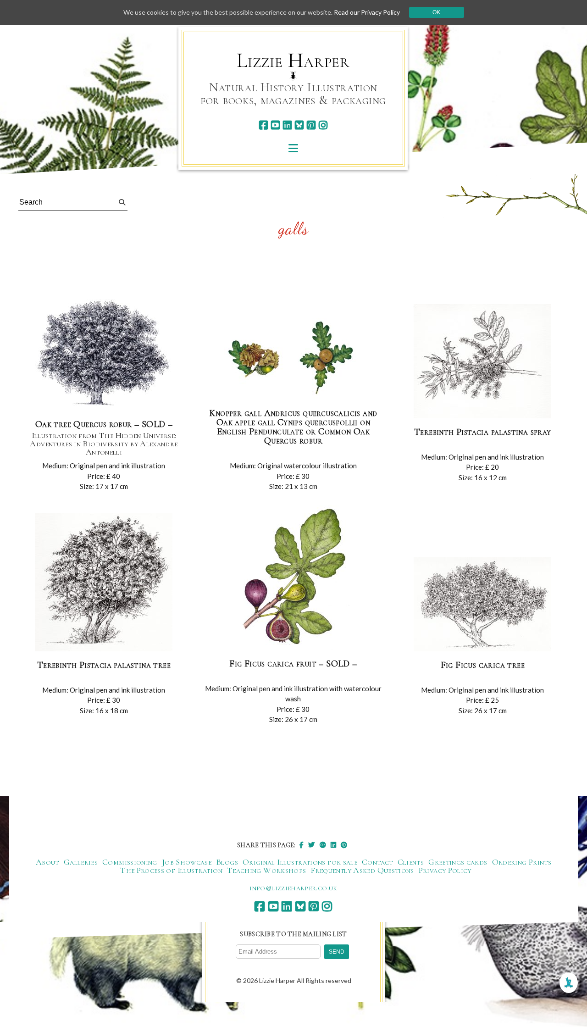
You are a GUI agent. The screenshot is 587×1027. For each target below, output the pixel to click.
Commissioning (129, 862)
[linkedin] (287, 125)
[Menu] (293, 148)
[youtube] (275, 125)
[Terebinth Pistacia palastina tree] (103, 582)
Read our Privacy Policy (367, 12)
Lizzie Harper (293, 60)
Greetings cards (457, 862)
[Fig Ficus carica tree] (482, 604)
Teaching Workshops (266, 870)
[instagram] (323, 125)
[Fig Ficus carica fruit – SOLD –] (293, 578)
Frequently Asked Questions (362, 870)
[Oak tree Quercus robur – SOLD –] (103, 353)
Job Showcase (186, 862)
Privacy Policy (445, 870)
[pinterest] (311, 125)
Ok (436, 12)
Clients (411, 862)
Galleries (81, 862)
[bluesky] (299, 125)
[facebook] (263, 125)
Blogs (227, 862)
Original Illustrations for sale (300, 862)
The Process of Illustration (171, 870)
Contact (377, 862)
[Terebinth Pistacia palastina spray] (482, 361)
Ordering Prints (521, 862)
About (47, 862)
